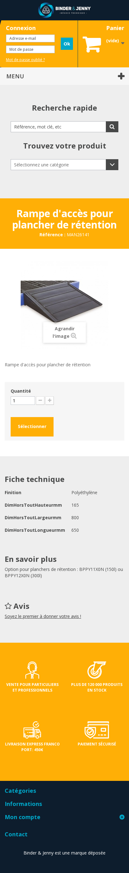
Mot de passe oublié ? (25, 59)
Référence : (52, 235)
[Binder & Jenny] (64, 10)
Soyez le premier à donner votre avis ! (43, 616)
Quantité (21, 391)
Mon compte (22, 817)
